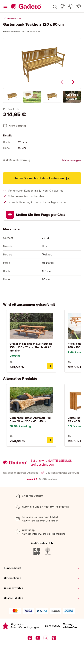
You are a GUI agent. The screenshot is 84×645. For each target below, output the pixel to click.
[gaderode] (54, 638)
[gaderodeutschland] (30, 638)
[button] (55, 6)
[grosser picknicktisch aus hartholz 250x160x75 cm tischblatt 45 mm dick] (50, 366)
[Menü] (5, 6)
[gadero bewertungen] (5, 625)
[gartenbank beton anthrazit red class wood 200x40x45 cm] (50, 440)
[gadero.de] (46, 638)
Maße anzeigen (71, 160)
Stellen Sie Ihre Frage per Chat (40, 214)
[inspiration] (62, 6)
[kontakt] (70, 6)
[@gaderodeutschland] (38, 638)
